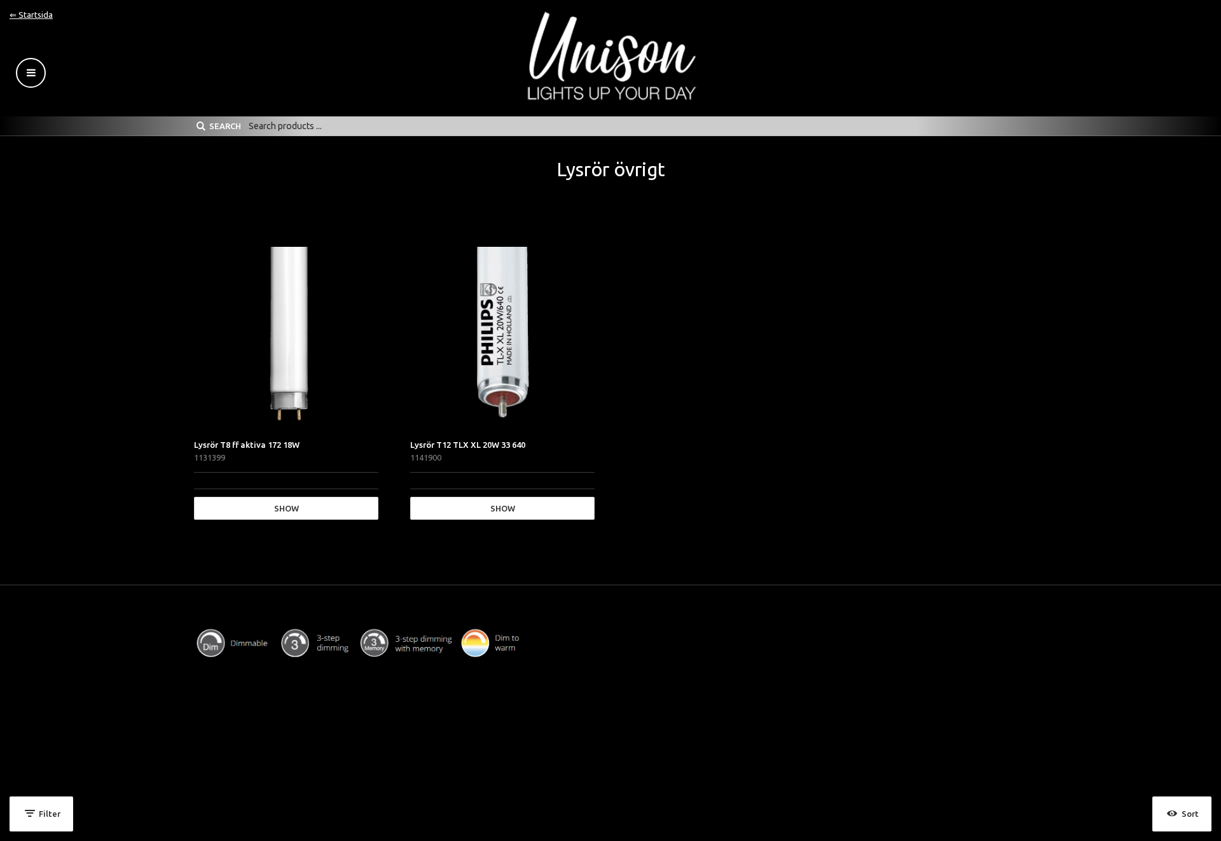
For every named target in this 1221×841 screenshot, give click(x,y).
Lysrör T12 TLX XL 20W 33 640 (467, 444)
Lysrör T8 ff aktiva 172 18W (247, 444)
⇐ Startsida (31, 14)
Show (286, 508)
